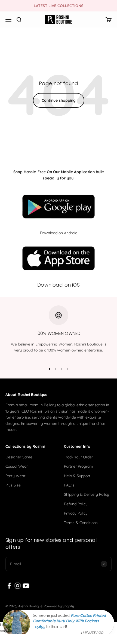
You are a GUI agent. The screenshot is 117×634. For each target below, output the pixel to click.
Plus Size (13, 485)
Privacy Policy (76, 513)
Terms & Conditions (81, 522)
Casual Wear (16, 466)
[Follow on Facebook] (9, 585)
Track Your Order (78, 457)
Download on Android (58, 232)
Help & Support (77, 475)
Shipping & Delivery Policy (86, 494)
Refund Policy (76, 503)
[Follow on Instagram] (17, 585)
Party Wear (15, 475)
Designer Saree (18, 457)
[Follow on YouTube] (26, 585)
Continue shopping (59, 100)
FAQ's (69, 485)
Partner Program (78, 466)
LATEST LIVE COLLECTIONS (58, 5)
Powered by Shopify (59, 606)
